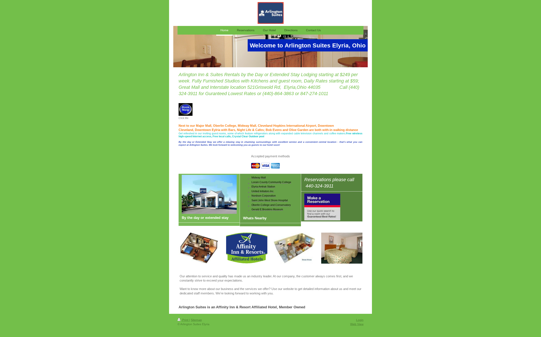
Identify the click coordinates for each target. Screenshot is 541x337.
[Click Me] (186, 109)
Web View (356, 324)
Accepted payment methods (270, 156)
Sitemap (196, 320)
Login (359, 320)
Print (185, 320)
